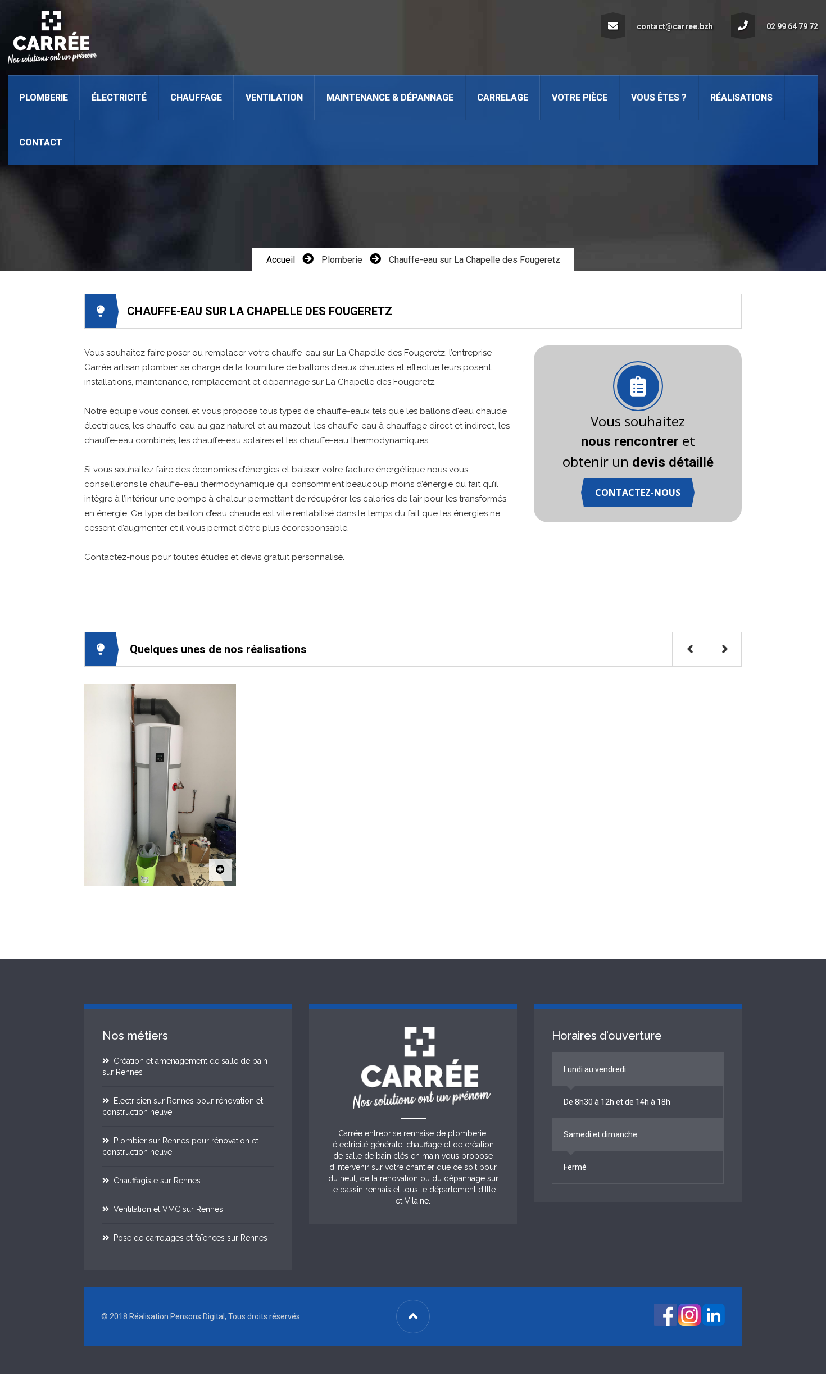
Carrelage (502, 97)
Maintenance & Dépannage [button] (389, 97)
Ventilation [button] (274, 97)
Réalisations (741, 97)
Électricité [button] (119, 97)
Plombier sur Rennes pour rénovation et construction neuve (180, 1146)
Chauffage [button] (196, 97)
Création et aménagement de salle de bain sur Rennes (184, 1066)
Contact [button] (40, 142)
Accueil (280, 259)
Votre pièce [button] (579, 97)
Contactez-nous (637, 492)
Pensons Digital (197, 1316)
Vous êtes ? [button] (659, 97)
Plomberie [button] (43, 97)
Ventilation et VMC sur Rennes (166, 1209)
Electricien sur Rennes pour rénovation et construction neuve (182, 1106)
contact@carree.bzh (675, 26)
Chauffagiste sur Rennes (155, 1180)
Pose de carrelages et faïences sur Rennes (188, 1237)
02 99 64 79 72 (792, 26)
